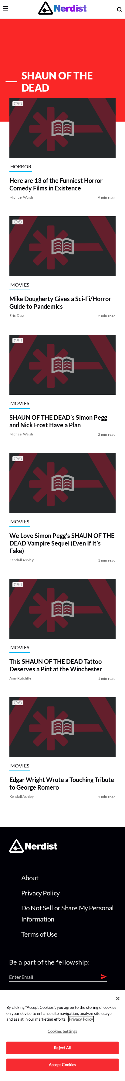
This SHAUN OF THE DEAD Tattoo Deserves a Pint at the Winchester (55, 665)
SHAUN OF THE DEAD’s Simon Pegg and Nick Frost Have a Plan (58, 421)
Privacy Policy (40, 893)
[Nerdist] (62, 9)
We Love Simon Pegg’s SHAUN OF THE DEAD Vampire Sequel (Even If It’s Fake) (61, 543)
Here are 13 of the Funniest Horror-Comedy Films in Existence (57, 184)
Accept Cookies (62, 1064)
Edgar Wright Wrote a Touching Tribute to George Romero (61, 783)
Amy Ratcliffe (20, 678)
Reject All (62, 1047)
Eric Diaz (16, 316)
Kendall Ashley (21, 560)
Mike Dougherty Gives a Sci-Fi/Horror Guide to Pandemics (60, 302)
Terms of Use (39, 934)
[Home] (33, 850)
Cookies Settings (62, 1031)
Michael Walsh (21, 197)
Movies (19, 284)
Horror (21, 166)
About (30, 878)
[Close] (117, 998)
